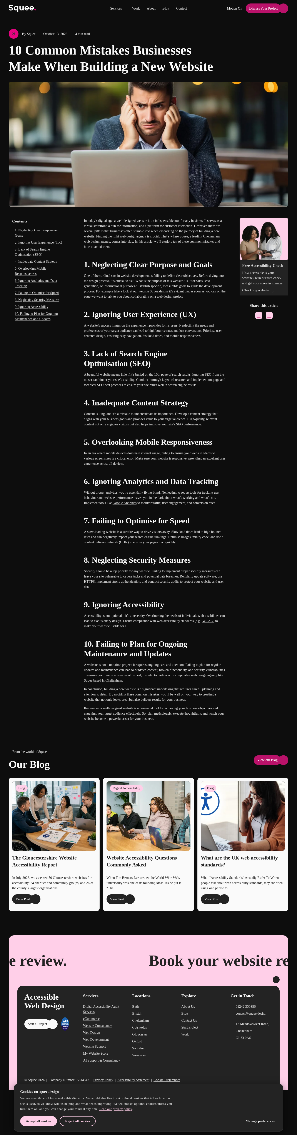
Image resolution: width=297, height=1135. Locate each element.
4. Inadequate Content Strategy (36, 261)
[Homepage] (22, 8)
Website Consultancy (97, 1025)
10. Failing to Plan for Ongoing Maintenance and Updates (36, 316)
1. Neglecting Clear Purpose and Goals (37, 232)
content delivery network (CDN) (106, 542)
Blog (165, 8)
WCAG (207, 621)
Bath (135, 1006)
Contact (181, 8)
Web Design (91, 1032)
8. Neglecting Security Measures (37, 300)
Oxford (137, 1041)
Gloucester (139, 1034)
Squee (88, 680)
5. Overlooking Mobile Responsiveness (30, 271)
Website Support (94, 1046)
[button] (117, 8)
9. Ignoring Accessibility (31, 307)
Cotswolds (139, 1027)
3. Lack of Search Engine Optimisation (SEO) (32, 251)
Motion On (234, 8)
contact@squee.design (251, 1013)
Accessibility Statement (133, 1080)
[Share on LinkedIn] (269, 315)
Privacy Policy (103, 1080)
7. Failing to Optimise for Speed (37, 293)
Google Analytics (125, 503)
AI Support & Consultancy (101, 1060)
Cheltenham (140, 1020)
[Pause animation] (276, 979)
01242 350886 (246, 1006)
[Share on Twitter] (258, 315)
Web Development (96, 1039)
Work (136, 8)
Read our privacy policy (115, 1109)
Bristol (136, 1013)
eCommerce (91, 1019)
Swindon (138, 1048)
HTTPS (89, 581)
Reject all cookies (77, 1121)
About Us (188, 1006)
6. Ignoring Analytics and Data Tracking (36, 283)
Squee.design (159, 291)
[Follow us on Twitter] (263, 1080)
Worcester (139, 1055)
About (151, 8)
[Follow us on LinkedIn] (271, 1080)
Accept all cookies (38, 1121)
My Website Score (95, 1053)
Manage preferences (260, 1121)
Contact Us (189, 1020)
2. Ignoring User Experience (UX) (38, 242)
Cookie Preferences (167, 1080)
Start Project (189, 1027)
